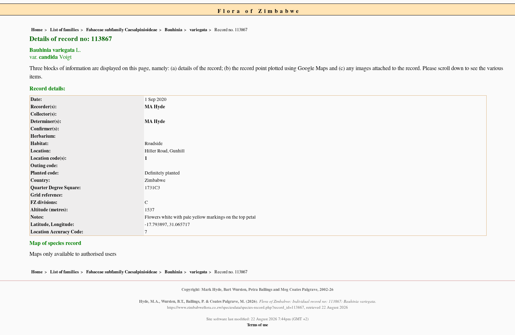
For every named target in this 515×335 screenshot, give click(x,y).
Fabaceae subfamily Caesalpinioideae (121, 29)
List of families (64, 29)
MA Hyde (155, 106)
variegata (198, 29)
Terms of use (257, 325)
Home (37, 29)
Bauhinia (173, 29)
